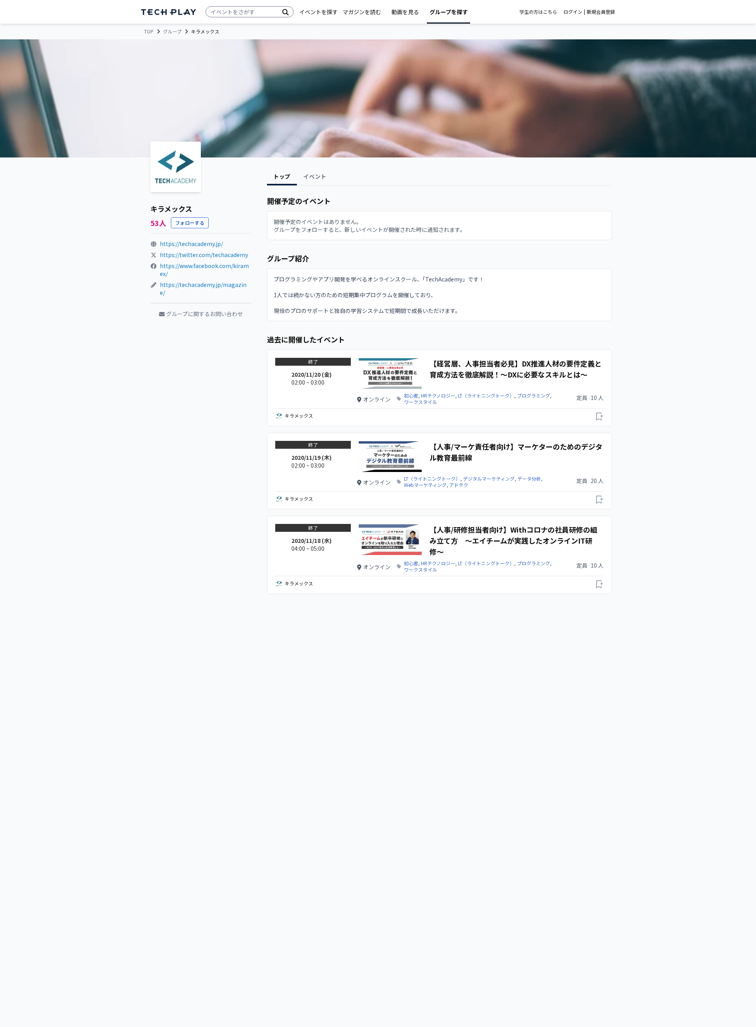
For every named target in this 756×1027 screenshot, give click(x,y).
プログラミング (533, 395)
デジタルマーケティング (489, 479)
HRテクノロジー (438, 395)
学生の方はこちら (538, 12)
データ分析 (529, 479)
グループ (172, 31)
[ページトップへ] (168, 12)
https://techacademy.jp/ (191, 244)
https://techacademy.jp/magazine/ (203, 288)
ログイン (572, 12)
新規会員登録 (601, 12)
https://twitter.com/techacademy (204, 255)
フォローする (189, 222)
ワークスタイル (420, 402)
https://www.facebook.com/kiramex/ (204, 270)
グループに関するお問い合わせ (204, 314)
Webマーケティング (425, 485)
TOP (149, 31)
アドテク (458, 485)
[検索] (285, 12)
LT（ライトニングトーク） (486, 395)
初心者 (411, 395)
